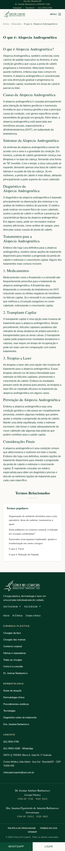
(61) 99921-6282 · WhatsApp (18, 748)
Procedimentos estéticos (16, 704)
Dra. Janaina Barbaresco (16, 724)
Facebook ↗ (32, 607)
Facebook (30, 8)
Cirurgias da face (12, 633)
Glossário (16, 24)
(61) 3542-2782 (45, 8)
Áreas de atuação (12, 690)
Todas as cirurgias (12, 659)
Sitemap (32, 832)
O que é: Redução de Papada (24, 554)
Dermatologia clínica (13, 697)
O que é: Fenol (16, 549)
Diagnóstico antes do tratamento (20, 717)
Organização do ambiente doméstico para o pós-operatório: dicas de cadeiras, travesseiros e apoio (33, 520)
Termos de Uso (48, 828)
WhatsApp (16, 846)
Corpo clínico (33, 615)
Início (6, 24)
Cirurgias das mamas (14, 639)
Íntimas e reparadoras (14, 653)
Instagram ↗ (12, 607)
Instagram (17, 8)
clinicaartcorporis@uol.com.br (18, 772)
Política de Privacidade (22, 828)
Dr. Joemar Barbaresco (15, 673)
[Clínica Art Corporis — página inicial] (14, 14)
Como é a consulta (13, 666)
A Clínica (17, 615)
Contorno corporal (12, 646)
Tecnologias (9, 710)
